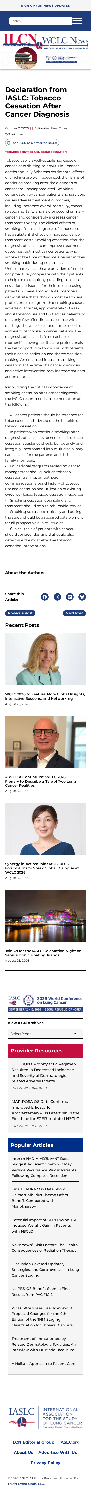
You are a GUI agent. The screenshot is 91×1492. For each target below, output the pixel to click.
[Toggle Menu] (77, 21)
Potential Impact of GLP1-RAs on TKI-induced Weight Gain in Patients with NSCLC (44, 1226)
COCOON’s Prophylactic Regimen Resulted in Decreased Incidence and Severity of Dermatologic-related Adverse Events (44, 1072)
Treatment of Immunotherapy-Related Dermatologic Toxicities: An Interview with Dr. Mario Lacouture (44, 1344)
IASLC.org (69, 1442)
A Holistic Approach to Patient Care (43, 1363)
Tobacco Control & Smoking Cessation (36, 152)
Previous (16, 613)
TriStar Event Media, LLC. (26, 1484)
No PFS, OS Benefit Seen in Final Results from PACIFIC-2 (41, 1291)
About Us (23, 1452)
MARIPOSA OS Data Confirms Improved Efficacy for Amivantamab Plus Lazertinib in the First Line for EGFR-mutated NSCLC (45, 1110)
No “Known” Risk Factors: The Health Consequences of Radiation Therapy (45, 1247)
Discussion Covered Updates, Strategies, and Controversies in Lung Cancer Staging (45, 1270)
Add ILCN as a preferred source (35, 143)
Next (70, 613)
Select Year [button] (20, 1033)
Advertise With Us (57, 1452)
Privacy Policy (45, 1462)
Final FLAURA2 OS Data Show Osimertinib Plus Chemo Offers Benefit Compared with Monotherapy (40, 1197)
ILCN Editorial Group (32, 1442)
